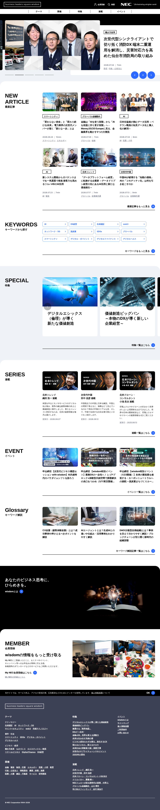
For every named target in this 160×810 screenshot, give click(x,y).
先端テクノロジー (40, 728)
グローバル (108, 68)
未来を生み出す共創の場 (82, 738)
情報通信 (24, 770)
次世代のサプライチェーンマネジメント (89, 751)
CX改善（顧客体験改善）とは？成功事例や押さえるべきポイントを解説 (59, 533)
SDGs (99, 231)
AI (124, 116)
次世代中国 (110, 32)
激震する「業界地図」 (81, 728)
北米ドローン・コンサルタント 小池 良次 (89, 776)
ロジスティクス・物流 (37, 749)
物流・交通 (21, 767)
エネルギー (61, 140)
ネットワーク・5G (52, 231)
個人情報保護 (96, 693)
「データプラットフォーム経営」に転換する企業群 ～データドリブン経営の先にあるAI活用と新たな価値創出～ (98, 182)
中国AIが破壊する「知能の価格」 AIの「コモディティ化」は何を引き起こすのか (136, 180)
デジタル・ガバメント (80, 239)
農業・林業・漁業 (36, 770)
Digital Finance (29, 752)
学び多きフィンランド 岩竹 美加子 (87, 789)
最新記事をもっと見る (138, 206)
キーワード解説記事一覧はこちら (133, 551)
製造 (47, 196)
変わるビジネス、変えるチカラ (85, 745)
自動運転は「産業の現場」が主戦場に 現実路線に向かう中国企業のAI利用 (129, 44)
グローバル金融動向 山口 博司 (85, 786)
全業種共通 (119, 68)
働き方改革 (9, 749)
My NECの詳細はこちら (15, 677)
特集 (80, 11)
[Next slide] (150, 306)
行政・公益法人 (11, 770)
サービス (33, 774)
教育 (52, 767)
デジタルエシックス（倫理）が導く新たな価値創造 (65, 318)
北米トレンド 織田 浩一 (83, 770)
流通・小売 (127, 140)
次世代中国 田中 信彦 (82, 773)
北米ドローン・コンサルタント (127, 398)
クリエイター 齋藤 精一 (83, 779)
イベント (121, 11)
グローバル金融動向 (91, 116)
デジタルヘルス (129, 239)
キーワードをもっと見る (137, 251)
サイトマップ (123, 723)
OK (148, 693)
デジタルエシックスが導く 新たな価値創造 (90, 722)
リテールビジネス (12, 752)
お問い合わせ (123, 733)
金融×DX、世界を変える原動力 (85, 735)
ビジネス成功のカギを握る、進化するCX (89, 741)
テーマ (39, 11)
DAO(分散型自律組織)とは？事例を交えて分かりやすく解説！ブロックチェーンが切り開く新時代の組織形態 (136, 535)
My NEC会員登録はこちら (18, 672)
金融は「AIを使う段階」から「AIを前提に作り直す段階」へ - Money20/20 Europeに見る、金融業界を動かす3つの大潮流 (98, 126)
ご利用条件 (122, 729)
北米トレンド (88, 172)
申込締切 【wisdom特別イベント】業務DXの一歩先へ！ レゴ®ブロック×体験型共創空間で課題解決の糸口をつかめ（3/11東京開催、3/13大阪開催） (98, 476)
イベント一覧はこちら (138, 492)
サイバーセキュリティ (14, 728)
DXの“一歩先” (78, 732)
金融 (93, 140)
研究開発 (42, 774)
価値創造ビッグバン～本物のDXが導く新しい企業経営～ (126, 318)
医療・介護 (9, 774)
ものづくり (21, 749)
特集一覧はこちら (141, 345)
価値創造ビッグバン (80, 725)
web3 (125, 224)
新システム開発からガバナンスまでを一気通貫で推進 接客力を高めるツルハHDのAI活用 (59, 180)
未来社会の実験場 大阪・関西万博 (86, 748)
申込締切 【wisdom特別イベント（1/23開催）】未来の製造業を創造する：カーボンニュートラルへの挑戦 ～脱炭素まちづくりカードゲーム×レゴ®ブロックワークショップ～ (137, 476)
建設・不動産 (22, 774)
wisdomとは (11, 591)
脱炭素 (73, 231)
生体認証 (100, 224)
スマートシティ (51, 116)
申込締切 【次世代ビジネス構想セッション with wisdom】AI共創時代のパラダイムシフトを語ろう (59, 474)
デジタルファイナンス (106, 239)
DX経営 (74, 224)
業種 (59, 11)
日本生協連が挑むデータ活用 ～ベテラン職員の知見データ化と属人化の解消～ (137, 125)
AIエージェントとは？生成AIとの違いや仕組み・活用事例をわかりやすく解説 (98, 533)
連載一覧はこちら (141, 433)
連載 (100, 11)
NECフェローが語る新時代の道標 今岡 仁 (90, 783)
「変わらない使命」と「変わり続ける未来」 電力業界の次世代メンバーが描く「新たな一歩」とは (59, 125)
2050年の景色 (78, 754)
